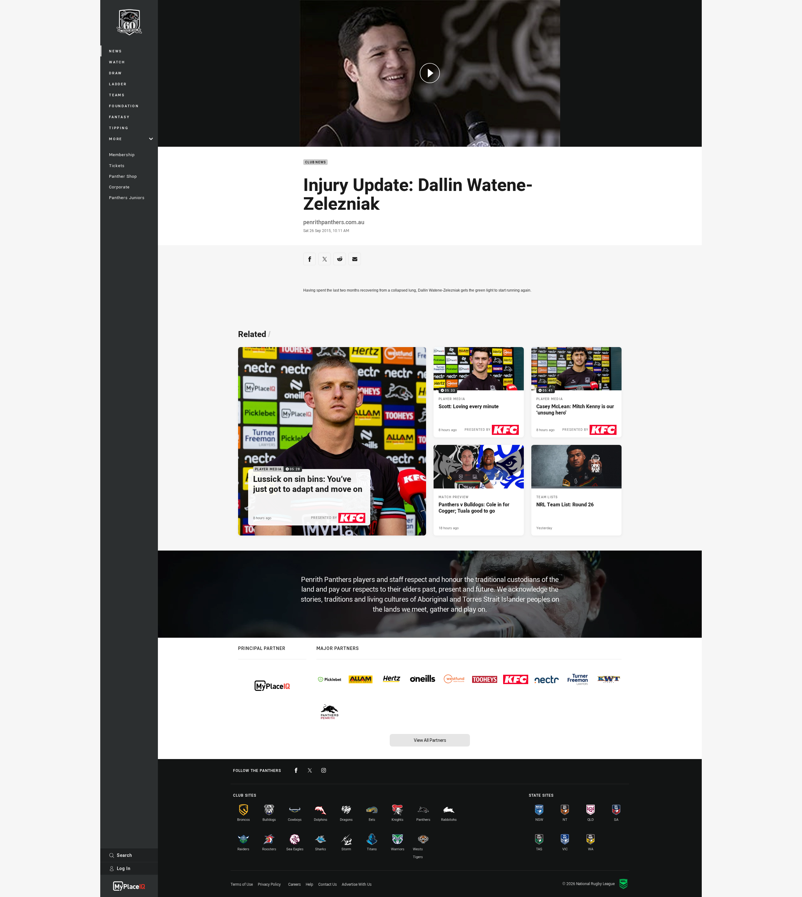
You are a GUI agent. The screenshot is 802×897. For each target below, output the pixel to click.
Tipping (118, 127)
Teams (117, 94)
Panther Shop (123, 176)
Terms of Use (242, 884)
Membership (122, 154)
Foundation (124, 105)
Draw (115, 73)
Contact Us (327, 884)
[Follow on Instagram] (323, 770)
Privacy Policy (269, 884)
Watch (117, 62)
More (115, 138)
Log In (124, 868)
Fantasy (119, 116)
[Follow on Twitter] (309, 770)
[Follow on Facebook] (296, 770)
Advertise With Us (357, 884)
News (115, 51)
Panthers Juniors (127, 197)
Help (309, 884)
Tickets (117, 165)
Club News (315, 162)
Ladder (118, 84)
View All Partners (430, 740)
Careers (294, 884)
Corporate (119, 187)
